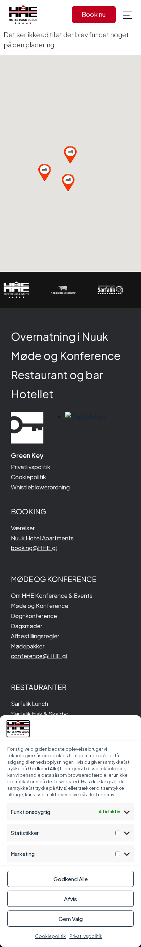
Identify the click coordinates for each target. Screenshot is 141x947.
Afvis (70, 898)
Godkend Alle (71, 878)
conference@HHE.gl (39, 656)
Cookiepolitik (50, 936)
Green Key (27, 455)
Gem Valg (71, 918)
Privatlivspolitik (85, 936)
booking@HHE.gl (34, 548)
